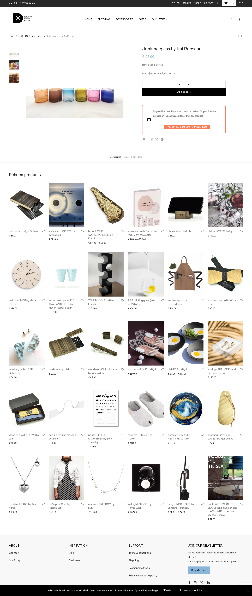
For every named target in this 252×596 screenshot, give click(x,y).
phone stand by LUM (179, 231)
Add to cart (184, 92)
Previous (31, 82)
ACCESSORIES (124, 19)
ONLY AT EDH (159, 19)
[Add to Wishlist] (145, 139)
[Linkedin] (208, 582)
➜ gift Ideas (37, 36)
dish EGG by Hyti (177, 369)
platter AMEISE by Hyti (221, 231)
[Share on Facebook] (152, 140)
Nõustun (168, 590)
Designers (75, 560)
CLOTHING (104, 19)
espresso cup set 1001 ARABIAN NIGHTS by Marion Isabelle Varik (62, 304)
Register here (199, 570)
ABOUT (197, 3)
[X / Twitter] (201, 582)
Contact (14, 553)
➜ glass (125, 157)
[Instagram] (195, 582)
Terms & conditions (140, 553)
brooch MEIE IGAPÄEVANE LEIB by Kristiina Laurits (100, 235)
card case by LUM (59, 369)
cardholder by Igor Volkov (23, 231)
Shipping (134, 560)
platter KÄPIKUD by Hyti (142, 369)
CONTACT (208, 3)
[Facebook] (189, 582)
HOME (88, 19)
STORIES (187, 3)
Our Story (14, 560)
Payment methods (139, 568)
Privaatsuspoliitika (191, 590)
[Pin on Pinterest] (162, 140)
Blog (71, 553)
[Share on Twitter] (156, 140)
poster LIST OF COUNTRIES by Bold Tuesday (100, 439)
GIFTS (142, 19)
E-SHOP (175, 3)
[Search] (232, 19)
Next (118, 82)
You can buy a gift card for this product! (187, 127)
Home (12, 36)
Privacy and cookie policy (143, 576)
